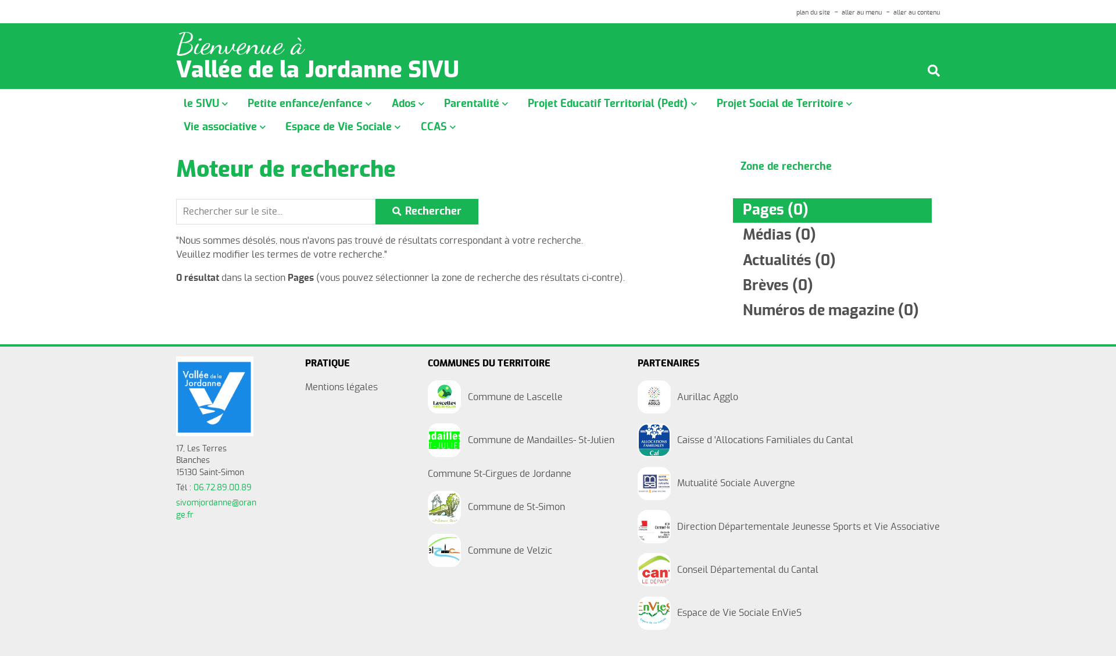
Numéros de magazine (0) (831, 311)
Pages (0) (776, 210)
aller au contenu (916, 12)
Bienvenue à (240, 44)
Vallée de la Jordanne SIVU (317, 71)
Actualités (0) (789, 261)
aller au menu (862, 12)
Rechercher (433, 211)
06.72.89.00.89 (223, 488)
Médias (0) (779, 235)
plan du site (813, 12)
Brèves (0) (778, 286)
